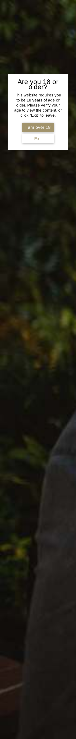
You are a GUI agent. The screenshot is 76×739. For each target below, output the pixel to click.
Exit (38, 138)
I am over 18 (38, 127)
